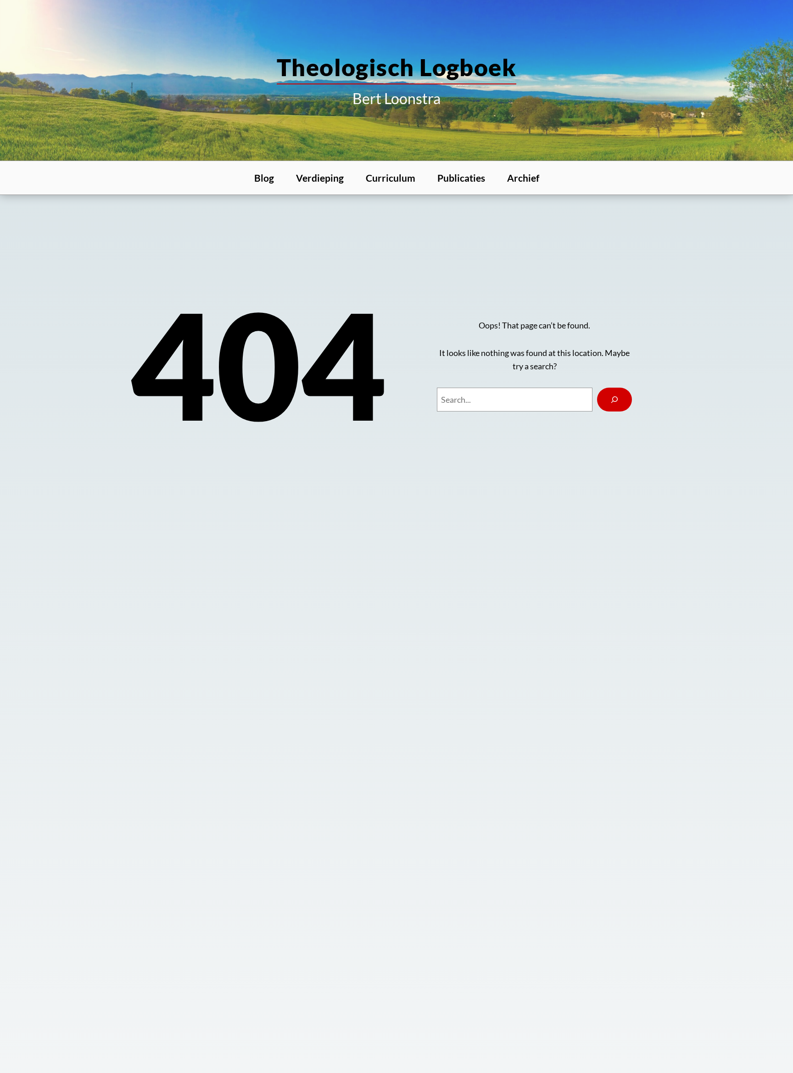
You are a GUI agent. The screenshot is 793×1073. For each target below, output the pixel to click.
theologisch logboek (396, 67)
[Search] (614, 399)
